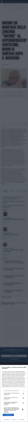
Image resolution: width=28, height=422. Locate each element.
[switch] (23, 393)
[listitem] (14, 390)
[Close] (25, 367)
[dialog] (14, 393)
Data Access (14, 419)
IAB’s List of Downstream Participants (15, 386)
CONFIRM (8, 414)
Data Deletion (6, 419)
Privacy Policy (21, 419)
